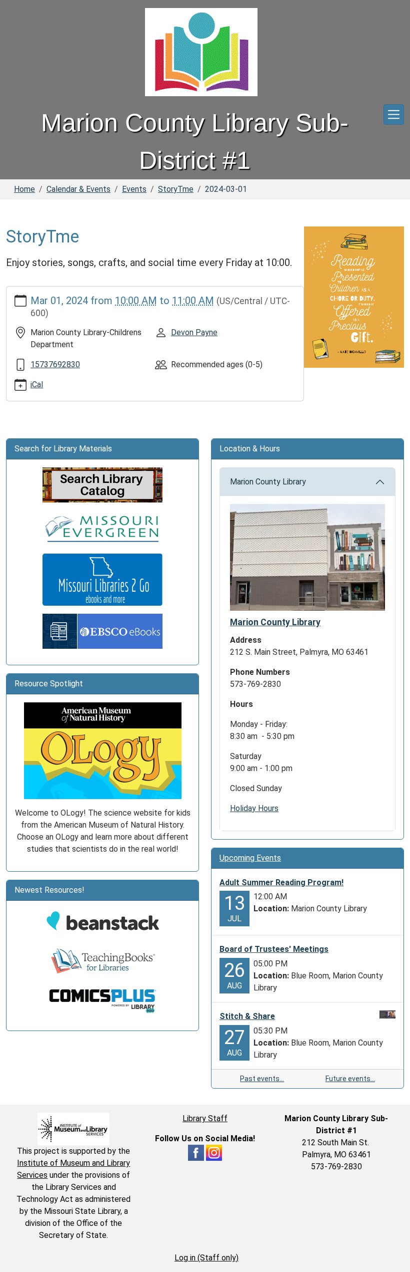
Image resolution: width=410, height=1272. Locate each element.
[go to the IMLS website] (74, 1129)
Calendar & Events (78, 189)
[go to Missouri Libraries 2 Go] (102, 579)
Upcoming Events (250, 858)
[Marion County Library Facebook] (196, 1152)
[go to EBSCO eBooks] (102, 630)
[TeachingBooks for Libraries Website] (103, 960)
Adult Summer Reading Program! (282, 882)
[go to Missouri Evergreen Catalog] (102, 527)
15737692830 (55, 364)
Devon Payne (194, 332)
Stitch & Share (247, 1016)
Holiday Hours (254, 808)
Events (134, 189)
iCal (36, 384)
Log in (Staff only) (206, 1257)
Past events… (262, 1079)
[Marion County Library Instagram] (214, 1152)
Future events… (350, 1079)
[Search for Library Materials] (102, 484)
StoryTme (176, 189)
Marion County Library (268, 481)
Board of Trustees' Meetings (274, 949)
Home (24, 189)
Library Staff (205, 1118)
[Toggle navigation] (394, 114)
